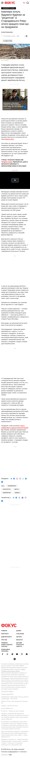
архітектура (7, 489)
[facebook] (2, 654)
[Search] (27, 2)
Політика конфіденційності (10, 752)
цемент (17, 492)
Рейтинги (4, 634)
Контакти (24, 752)
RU (24, 3)
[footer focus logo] (9, 625)
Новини (4, 630)
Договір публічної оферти (20, 644)
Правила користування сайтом (6, 644)
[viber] (22, 654)
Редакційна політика (5, 650)
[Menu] (2, 2)
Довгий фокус (6, 637)
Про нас (4, 640)
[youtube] (17, 654)
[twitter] (7, 654)
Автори (19, 637)
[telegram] (12, 654)
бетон (17, 489)
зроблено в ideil (6, 754)
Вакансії (19, 640)
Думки (18, 630)
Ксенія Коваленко (7, 32)
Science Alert (9, 139)
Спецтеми (20, 634)
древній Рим (7, 492)
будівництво (12, 485)
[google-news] (27, 654)
